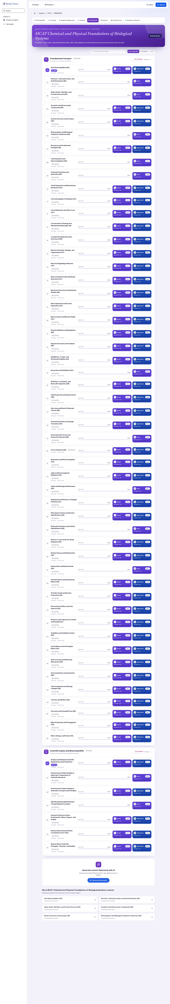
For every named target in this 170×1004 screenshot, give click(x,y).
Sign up (162, 5)
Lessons (82, 20)
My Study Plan (40, 20)
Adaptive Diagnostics (68, 20)
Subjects (42, 13)
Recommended (133, 51)
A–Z (152, 51)
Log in (151, 5)
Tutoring (35, 5)
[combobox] (15, 11)
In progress (144, 51)
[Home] (35, 13)
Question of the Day (133, 20)
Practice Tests (117, 20)
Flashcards (93, 20)
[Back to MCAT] (31, 13)
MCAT (49, 13)
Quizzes (105, 20)
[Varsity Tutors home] (10, 4)
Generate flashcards (99, 880)
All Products (49, 5)
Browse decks (155, 36)
